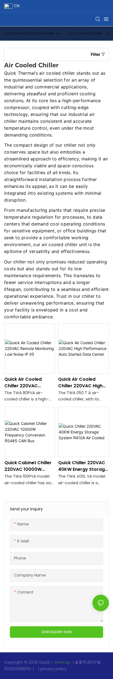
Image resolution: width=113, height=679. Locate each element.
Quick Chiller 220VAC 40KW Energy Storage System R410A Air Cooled (83, 466)
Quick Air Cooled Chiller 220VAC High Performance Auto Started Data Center (81, 382)
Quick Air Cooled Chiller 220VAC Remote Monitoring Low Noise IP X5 (25, 382)
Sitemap (61, 662)
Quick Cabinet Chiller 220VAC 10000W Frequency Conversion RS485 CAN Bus (28, 466)
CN (16, 6)
